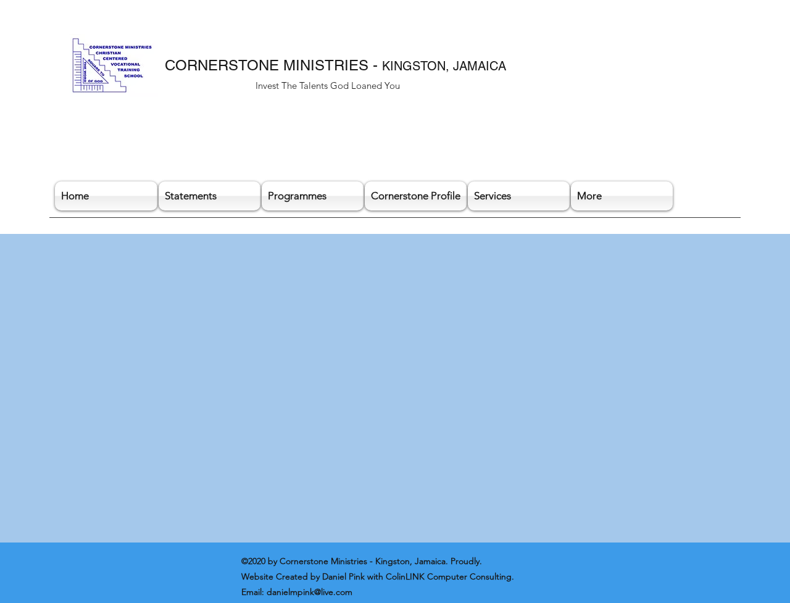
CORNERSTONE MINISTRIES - (273, 65)
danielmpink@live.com (309, 591)
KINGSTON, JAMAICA (444, 66)
